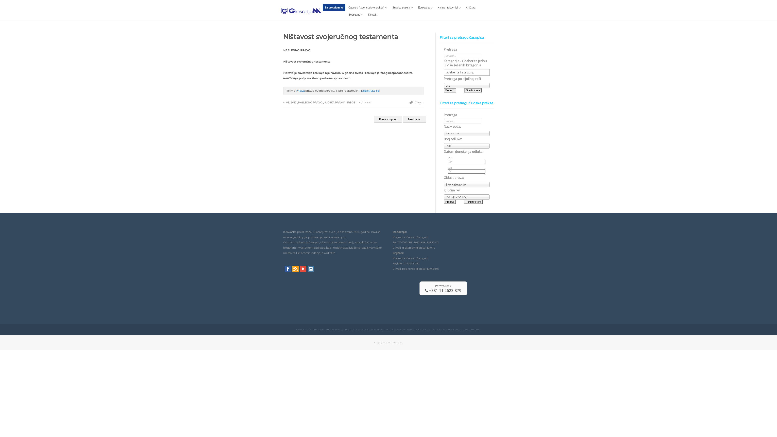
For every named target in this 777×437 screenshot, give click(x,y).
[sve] (467, 85)
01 (287, 102)
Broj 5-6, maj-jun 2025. (467, 329)
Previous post (388, 119)
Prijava (300, 90)
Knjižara (470, 7)
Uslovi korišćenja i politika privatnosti (430, 329)
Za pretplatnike (334, 7)
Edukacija (424, 7)
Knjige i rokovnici (448, 7)
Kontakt (372, 14)
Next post (414, 119)
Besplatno (354, 14)
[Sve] (467, 145)
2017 (294, 102)
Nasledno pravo (310, 102)
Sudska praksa (401, 7)
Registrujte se (370, 90)
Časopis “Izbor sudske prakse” (366, 7)
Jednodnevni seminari (371, 329)
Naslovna (302, 329)
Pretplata (351, 329)
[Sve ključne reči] (467, 197)
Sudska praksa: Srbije (340, 102)
